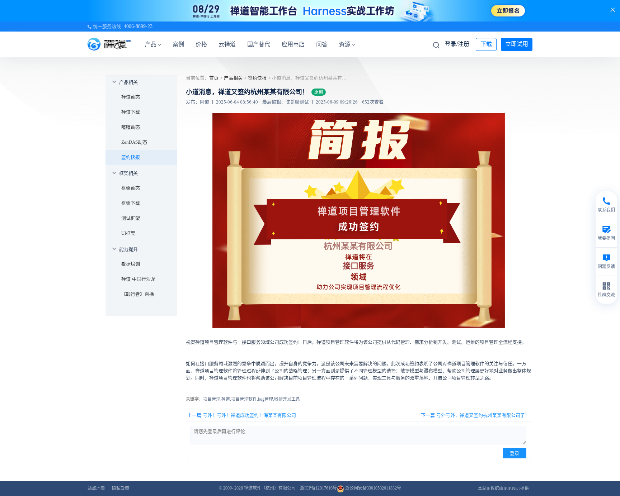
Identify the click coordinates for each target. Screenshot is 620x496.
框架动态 (130, 188)
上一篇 (241, 415)
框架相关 (128, 173)
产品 (150, 44)
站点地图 (96, 488)
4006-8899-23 (138, 26)
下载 (486, 44)
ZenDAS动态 (134, 142)
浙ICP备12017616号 (318, 488)
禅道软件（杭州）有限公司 (270, 488)
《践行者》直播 (137, 294)
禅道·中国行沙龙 (138, 279)
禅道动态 (130, 97)
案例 (178, 44)
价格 (201, 44)
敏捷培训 (130, 264)
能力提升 (128, 249)
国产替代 (258, 44)
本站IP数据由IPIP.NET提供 (503, 488)
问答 (322, 44)
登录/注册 (457, 44)
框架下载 (130, 203)
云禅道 (227, 44)
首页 (214, 78)
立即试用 (516, 44)
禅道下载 (130, 112)
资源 (345, 44)
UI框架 (128, 233)
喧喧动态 (130, 127)
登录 (514, 453)
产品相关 (128, 82)
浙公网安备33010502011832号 (372, 488)
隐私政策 (120, 488)
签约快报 (130, 157)
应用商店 (293, 44)
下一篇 (475, 415)
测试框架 (130, 218)
